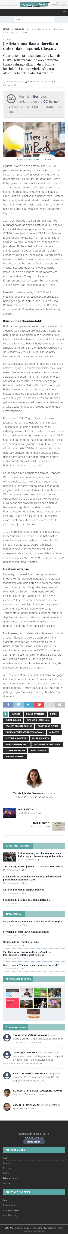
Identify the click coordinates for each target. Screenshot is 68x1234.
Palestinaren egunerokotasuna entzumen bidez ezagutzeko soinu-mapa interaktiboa (40, 855)
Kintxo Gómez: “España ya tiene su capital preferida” (31, 965)
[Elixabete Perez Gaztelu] (7, 1094)
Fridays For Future (48, 726)
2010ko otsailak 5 (13, 945)
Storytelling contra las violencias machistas (26, 931)
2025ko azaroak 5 (13, 883)
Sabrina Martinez (15, 756)
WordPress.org (10, 1215)
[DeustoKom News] (34, 7)
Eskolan (7, 1168)
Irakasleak (8, 1183)
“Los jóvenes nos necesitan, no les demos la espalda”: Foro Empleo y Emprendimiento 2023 (37, 1077)
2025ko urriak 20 (13, 903)
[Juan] (7, 1109)
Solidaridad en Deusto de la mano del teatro (26, 899)
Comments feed (11, 1210)
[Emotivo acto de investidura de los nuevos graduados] (26, 1004)
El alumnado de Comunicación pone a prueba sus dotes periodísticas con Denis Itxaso (32, 878)
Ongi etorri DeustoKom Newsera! (30, 1094)
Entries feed (9, 1205)
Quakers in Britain (15, 750)
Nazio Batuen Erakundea (47, 744)
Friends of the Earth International (25, 732)
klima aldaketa (40, 738)
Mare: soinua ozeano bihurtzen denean (23, 889)
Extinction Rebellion (38, 720)
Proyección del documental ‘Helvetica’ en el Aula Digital (32, 921)
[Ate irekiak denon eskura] (40, 992)
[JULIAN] (7, 1056)
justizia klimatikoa (16, 738)
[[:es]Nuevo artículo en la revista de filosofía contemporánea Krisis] (12, 992)
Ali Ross (16, 714)
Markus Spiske (32, 159)
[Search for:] (34, 19)
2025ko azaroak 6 (13, 870)
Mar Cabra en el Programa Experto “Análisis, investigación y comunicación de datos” (27, 953)
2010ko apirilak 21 (13, 968)
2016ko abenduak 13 (14, 958)
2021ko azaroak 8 (14, 81)
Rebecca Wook (38, 750)
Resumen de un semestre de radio (21, 941)
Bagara (6, 1163)
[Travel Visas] (7, 1039)
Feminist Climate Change (19, 726)
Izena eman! (34, 1141)
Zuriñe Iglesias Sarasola (39, 81)
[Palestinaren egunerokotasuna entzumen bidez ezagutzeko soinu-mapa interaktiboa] (9, 857)
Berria (37, 97)
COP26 (53, 714)
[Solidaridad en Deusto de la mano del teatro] (40, 1003)
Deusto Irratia (11, 1178)
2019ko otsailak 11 (13, 935)
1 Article (51, 793)
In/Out (6, 1173)
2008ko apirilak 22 (13, 925)
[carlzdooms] (7, 1077)
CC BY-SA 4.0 (44, 1228)
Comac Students (35, 714)
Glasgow (54, 732)
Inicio (5, 1158)
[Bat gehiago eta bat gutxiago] (33, 1014)
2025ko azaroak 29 (28, 860)
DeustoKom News (20, 1228)
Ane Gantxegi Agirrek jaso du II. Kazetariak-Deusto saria (33, 866)
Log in (6, 1200)
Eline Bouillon (13, 720)
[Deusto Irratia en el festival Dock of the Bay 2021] (54, 1003)
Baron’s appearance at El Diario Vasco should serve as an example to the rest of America (38, 1039)
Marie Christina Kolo (17, 744)
